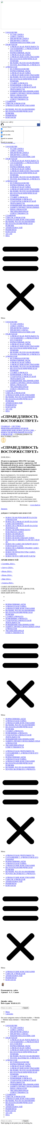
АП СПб (8, 234)
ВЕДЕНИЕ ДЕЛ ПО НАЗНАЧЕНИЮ (24, 63)
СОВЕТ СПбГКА (17, 36)
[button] (20, 279)
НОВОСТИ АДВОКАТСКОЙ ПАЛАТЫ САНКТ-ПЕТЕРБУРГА (21, 523)
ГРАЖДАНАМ (11, 159)
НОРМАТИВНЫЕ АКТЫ (20, 53)
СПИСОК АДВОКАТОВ (15, 217)
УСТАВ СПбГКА (17, 34)
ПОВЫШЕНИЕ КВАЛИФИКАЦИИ (24, 91)
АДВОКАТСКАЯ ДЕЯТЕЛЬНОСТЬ (24, 47)
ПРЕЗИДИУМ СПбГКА (19, 38)
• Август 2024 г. (7, 568)
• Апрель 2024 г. (7, 583)
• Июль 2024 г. (7, 571)
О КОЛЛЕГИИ (11, 146)
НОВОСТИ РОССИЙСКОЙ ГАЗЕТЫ (20, 556)
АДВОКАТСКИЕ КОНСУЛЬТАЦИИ (24, 57)
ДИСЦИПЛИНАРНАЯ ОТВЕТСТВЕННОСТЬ (19, 98)
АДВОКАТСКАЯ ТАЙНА (20, 55)
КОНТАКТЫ (10, 232)
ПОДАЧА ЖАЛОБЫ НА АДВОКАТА (25, 65)
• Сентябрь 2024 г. (8, 564)
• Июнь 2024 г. (7, 575)
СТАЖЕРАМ (10, 215)
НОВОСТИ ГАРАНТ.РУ (14, 536)
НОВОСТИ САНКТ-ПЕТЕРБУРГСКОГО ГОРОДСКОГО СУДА (21, 545)
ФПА (7, 236)
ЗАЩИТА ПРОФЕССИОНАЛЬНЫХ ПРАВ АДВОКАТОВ (24, 94)
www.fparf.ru (35, 505)
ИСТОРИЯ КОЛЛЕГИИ (19, 69)
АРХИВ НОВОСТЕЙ (13, 228)
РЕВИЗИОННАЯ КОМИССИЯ (22, 42)
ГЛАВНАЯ (5, 426)
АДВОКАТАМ (11, 181)
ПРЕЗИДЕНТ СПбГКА (19, 40)
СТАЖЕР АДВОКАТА (19, 83)
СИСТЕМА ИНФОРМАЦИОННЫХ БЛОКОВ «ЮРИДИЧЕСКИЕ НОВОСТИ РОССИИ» (18, 428)
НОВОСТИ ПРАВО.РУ (14, 534)
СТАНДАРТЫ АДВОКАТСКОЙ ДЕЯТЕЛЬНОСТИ (23, 88)
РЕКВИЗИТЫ (11, 230)
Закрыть (4, 509)
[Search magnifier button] (38, 124)
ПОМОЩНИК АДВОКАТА (21, 85)
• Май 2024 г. (6, 579)
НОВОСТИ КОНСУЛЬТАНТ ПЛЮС (20, 538)
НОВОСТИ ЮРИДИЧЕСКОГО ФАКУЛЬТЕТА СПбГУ (17, 531)
